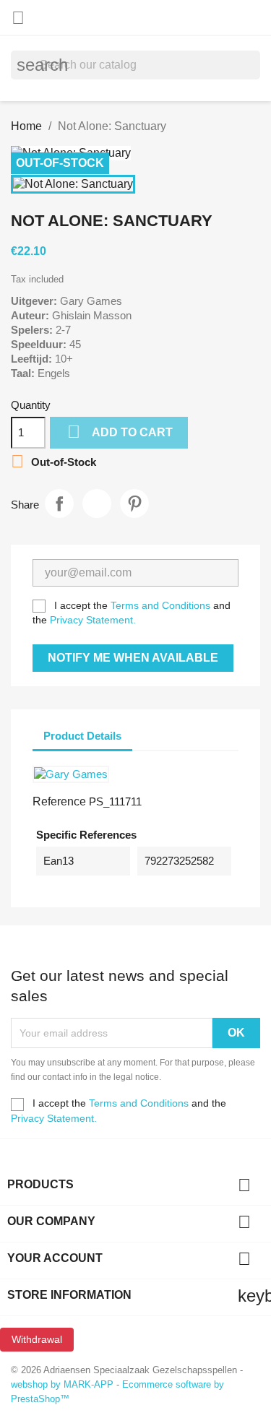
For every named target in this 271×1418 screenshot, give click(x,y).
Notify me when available (133, 658)
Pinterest (134, 503)
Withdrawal (37, 1339)
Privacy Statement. (93, 620)
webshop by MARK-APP (62, 1384)
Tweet (96, 503)
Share (59, 503)
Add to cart (120, 431)
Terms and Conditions (160, 605)
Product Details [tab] (82, 736)
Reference (59, 801)
